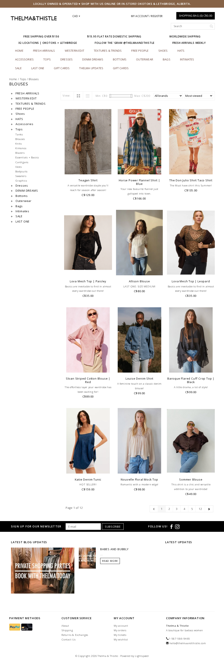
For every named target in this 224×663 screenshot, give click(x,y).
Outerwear (144, 59)
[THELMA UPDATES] (42, 570)
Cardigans (21, 162)
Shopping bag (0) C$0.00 (195, 16)
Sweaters (20, 176)
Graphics (21, 180)
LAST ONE (37, 68)
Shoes (163, 51)
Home (19, 51)
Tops (47, 59)
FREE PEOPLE (140, 51)
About (65, 625)
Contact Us (68, 639)
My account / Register (147, 16)
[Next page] (209, 509)
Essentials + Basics (27, 157)
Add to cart (88, 271)
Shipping (67, 630)
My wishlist (121, 639)
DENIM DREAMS (92, 59)
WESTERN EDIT (74, 51)
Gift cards (62, 68)
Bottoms (119, 59)
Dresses (66, 59)
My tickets (120, 634)
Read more (110, 560)
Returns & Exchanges (74, 634)
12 (200, 509)
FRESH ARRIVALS (44, 51)
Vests (18, 166)
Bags (166, 59)
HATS (181, 51)
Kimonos (20, 148)
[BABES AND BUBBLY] (87, 558)
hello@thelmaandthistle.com (188, 643)
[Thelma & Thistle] (33, 18)
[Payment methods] (15, 627)
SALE (18, 68)
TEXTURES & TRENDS (108, 51)
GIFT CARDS (121, 68)
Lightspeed (142, 656)
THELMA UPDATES (91, 68)
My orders (120, 630)
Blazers (20, 152)
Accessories (24, 59)
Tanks (19, 134)
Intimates (187, 59)
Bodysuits (21, 171)
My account (121, 625)
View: (66, 95)
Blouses (34, 79)
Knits (18, 143)
